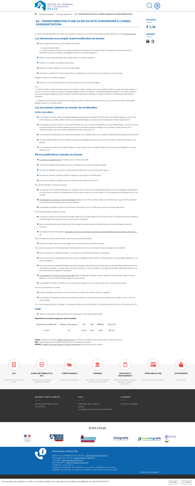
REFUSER (173, 482)
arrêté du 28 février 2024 (65, 340)
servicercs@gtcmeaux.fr (97, 455)
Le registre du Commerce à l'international (95, 409)
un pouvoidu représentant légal (50, 160)
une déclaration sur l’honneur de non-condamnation (57, 200)
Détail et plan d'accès (149, 472)
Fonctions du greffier (129, 404)
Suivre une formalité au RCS (46, 404)
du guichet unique (129, 34)
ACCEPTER (186, 482)
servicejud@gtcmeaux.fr (72, 460)
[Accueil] (35, 14)
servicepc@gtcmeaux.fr (84, 458)
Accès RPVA (40, 407)
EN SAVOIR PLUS (102, 481)
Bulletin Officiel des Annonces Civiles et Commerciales (62, 344)
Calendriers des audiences (88, 404)
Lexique (81, 407)
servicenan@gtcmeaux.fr (77, 463)
